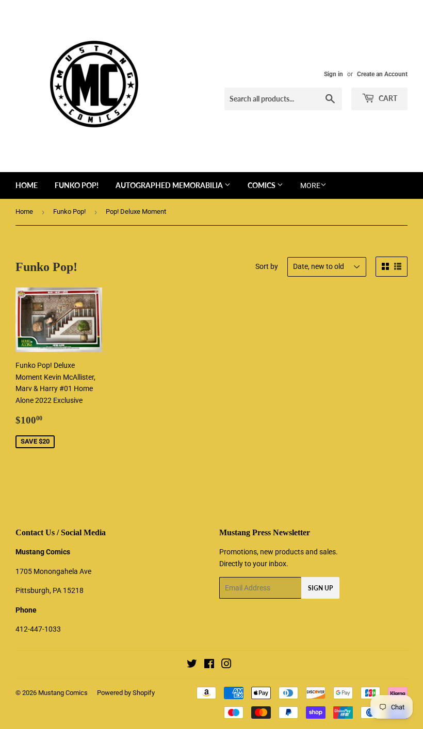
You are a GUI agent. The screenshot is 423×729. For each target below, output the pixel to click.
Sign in (333, 74)
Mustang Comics (63, 693)
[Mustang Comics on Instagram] (226, 665)
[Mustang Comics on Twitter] (192, 665)
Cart (387, 98)
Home (26, 185)
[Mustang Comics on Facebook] (209, 665)
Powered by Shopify (126, 693)
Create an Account (382, 74)
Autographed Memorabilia (170, 185)
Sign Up (320, 588)
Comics (262, 185)
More (310, 185)
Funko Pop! (77, 185)
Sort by (266, 266)
